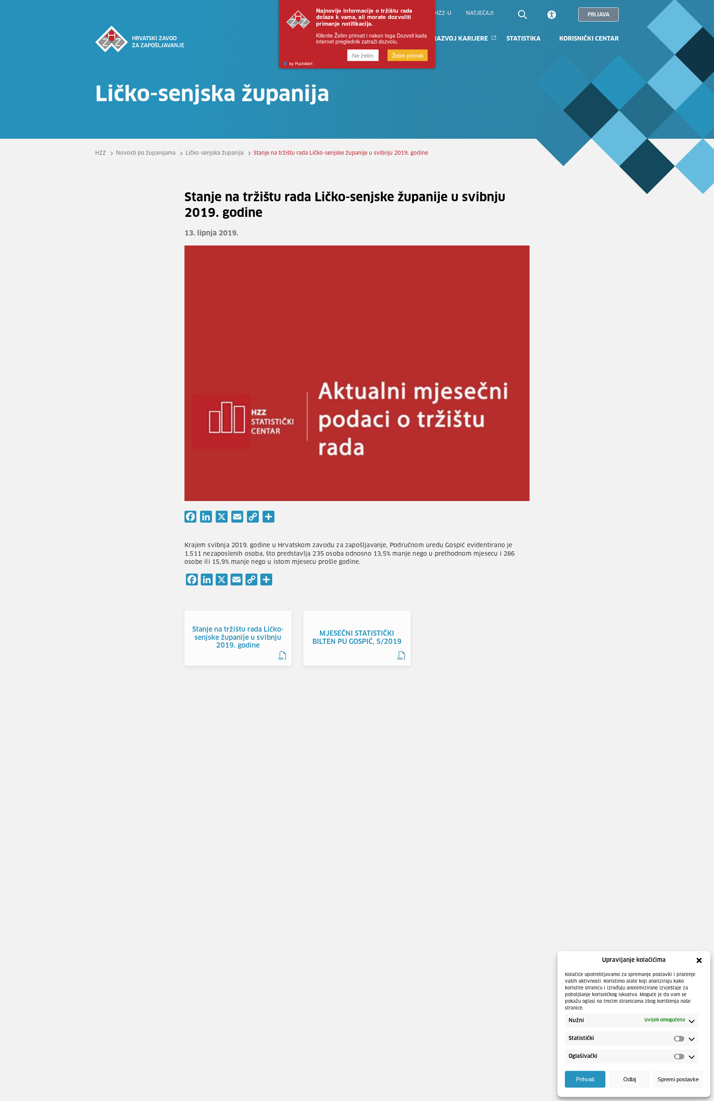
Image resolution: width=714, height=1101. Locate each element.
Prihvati (585, 1079)
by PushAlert (300, 64)
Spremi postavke (678, 1079)
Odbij (629, 1079)
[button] (699, 960)
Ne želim (363, 56)
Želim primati (407, 56)
